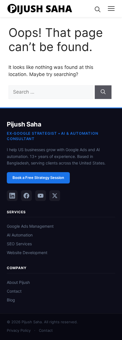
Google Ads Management (30, 226)
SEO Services (19, 243)
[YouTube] (40, 195)
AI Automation (20, 235)
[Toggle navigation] (111, 8)
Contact (14, 291)
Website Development (27, 252)
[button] (97, 8)
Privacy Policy (19, 330)
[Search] (103, 92)
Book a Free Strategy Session (38, 177)
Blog (11, 299)
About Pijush (18, 282)
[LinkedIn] (12, 195)
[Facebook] (26, 195)
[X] (54, 195)
